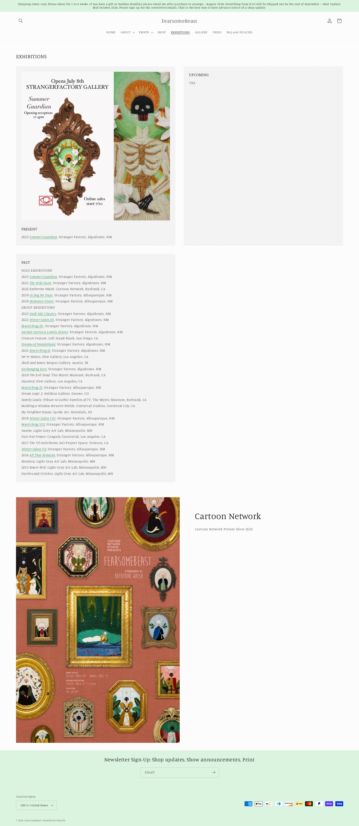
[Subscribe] (214, 772)
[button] (21, 21)
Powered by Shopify (54, 820)
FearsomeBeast (33, 820)
